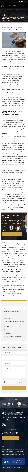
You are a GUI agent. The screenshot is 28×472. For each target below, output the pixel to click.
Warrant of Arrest (8, 333)
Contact (3, 446)
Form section (11, 149)
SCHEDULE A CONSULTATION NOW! (12, 234)
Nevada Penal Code (6, 445)
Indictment (6, 315)
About (24, 445)
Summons (6, 329)
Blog (21, 445)
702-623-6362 (11, 433)
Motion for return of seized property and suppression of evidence (14, 322)
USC (13, 445)
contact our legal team (12, 287)
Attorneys (17, 445)
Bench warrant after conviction (11, 311)
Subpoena (6, 326)
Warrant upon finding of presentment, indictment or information (13, 337)
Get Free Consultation (10, 438)
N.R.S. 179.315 (7, 137)
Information (7, 318)
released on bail (6, 57)
